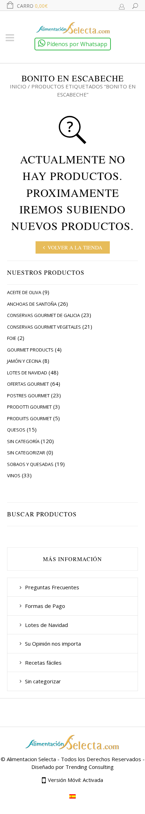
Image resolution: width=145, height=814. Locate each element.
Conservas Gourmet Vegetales (44, 327)
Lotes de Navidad (27, 372)
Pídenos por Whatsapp (76, 44)
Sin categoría (23, 441)
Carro (32, 5)
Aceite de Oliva (24, 292)
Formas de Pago (45, 605)
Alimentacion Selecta (31, 759)
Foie (11, 338)
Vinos (13, 475)
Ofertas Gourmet (28, 384)
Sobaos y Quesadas (30, 464)
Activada (93, 779)
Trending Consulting (89, 766)
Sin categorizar (26, 452)
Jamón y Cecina (24, 361)
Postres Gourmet (28, 395)
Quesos (16, 430)
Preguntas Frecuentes (52, 587)
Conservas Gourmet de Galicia (43, 315)
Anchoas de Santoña (32, 304)
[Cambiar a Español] (72, 796)
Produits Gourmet (29, 418)
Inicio (18, 86)
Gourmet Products (30, 350)
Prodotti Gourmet (29, 407)
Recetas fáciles (43, 662)
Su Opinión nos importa (53, 643)
